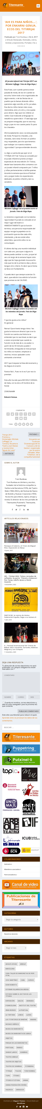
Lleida (28, 1015)
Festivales (26, 40)
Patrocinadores (10, 875)
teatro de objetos (13, 1062)
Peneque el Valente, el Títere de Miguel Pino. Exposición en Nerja (20, 547)
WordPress (21, 1103)
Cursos (31, 980)
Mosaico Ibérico (12, 1024)
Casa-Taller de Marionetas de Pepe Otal (20, 974)
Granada (30, 1001)
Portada (28, 43)
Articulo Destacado (14, 40)
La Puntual (23, 1010)
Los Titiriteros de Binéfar (16, 1019)
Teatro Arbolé (12, 1057)
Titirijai (9, 1071)
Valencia (9, 1090)
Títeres (16, 1076)
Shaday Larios (11, 1052)
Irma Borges (11, 1010)
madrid (33, 1019)
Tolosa (18, 1071)
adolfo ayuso (11, 964)
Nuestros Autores (11, 934)
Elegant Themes (19, 1101)
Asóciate (7, 864)
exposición (10, 1001)
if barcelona (11, 1005)
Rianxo (19, 1048)
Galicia (20, 1001)
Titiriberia (29, 1066)
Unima (25, 1080)
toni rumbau (29, 1071)
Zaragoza (20, 1090)
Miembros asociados (12, 869)
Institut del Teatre (27, 1005)
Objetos (9, 1038)
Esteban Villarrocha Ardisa (17, 989)
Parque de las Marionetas (16, 1043)
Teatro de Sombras (14, 1066)
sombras (23, 1052)
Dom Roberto (11, 985)
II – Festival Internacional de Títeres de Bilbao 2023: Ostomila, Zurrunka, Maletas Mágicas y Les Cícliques (21, 647)
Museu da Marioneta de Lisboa (18, 1033)
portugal (10, 1048)
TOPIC (8, 1076)
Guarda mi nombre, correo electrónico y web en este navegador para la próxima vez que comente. (19, 704)
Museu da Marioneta (14, 1029)
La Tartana (10, 1015)
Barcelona (10, 969)
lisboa (20, 1015)
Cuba (23, 980)
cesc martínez (12, 980)
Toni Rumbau (21, 37)
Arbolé (23, 964)
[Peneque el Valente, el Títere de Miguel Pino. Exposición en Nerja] (21, 533)
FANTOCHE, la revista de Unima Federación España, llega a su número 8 (20, 616)
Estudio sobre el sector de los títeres (18, 995)
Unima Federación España (16, 1085)
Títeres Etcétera (13, 1080)
